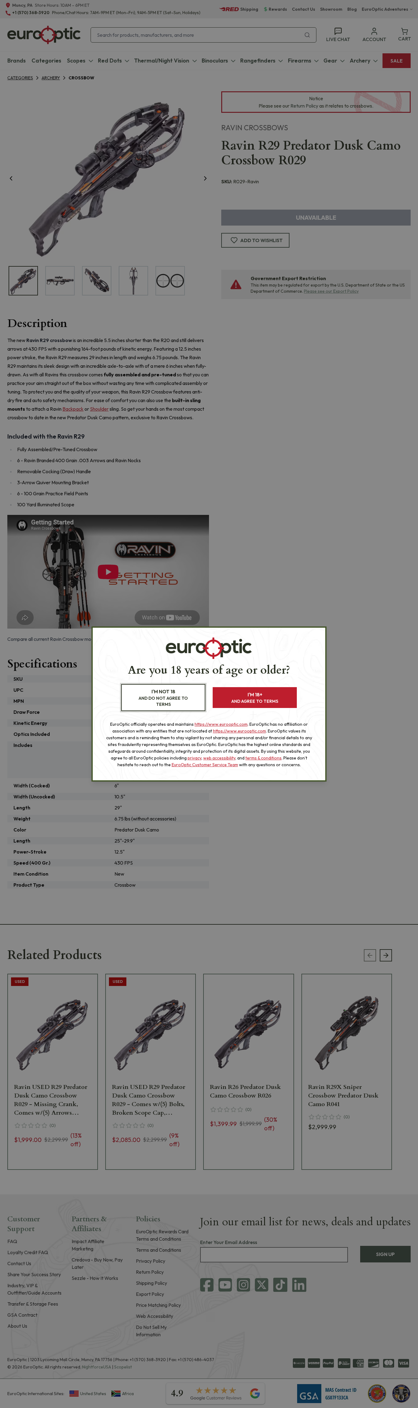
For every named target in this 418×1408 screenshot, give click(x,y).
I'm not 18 (163, 697)
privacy (194, 758)
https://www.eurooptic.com (221, 724)
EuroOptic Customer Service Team (205, 764)
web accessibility (219, 758)
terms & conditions (263, 758)
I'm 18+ (254, 697)
